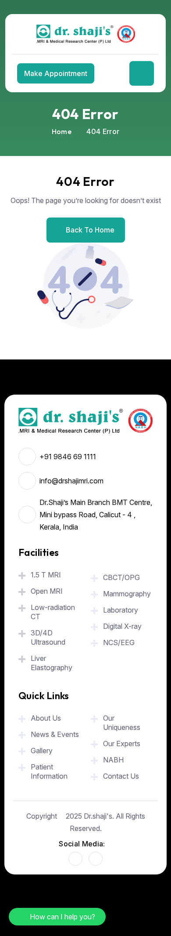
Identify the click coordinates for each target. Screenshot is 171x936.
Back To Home (90, 229)
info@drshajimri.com (71, 480)
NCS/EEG (119, 642)
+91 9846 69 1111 (67, 456)
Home (61, 131)
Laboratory (121, 610)
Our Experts (121, 743)
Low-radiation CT (53, 612)
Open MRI (47, 591)
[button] (57, 916)
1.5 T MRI (46, 574)
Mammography (127, 593)
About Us (46, 718)
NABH (113, 759)
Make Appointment (55, 73)
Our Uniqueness (121, 723)
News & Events (55, 734)
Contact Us (121, 776)
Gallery (42, 750)
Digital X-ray (122, 626)
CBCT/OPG (121, 577)
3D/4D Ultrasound (48, 637)
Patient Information (49, 771)
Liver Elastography (51, 663)
